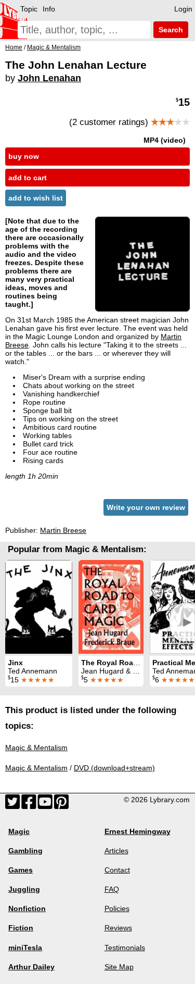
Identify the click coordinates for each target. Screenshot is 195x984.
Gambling (25, 850)
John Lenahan (49, 78)
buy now (23, 156)
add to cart (27, 177)
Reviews (118, 928)
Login (183, 9)
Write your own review (146, 507)
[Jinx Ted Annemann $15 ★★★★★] (38, 607)
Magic (19, 831)
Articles (116, 850)
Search (170, 30)
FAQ (112, 889)
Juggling (24, 889)
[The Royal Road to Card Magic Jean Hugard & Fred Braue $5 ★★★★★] (111, 607)
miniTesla (25, 947)
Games (20, 870)
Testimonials (125, 947)
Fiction (20, 928)
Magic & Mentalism (36, 747)
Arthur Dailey (31, 967)
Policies (117, 908)
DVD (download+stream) (114, 768)
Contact (117, 870)
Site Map (119, 967)
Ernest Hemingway (138, 831)
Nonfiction (27, 908)
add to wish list (35, 198)
